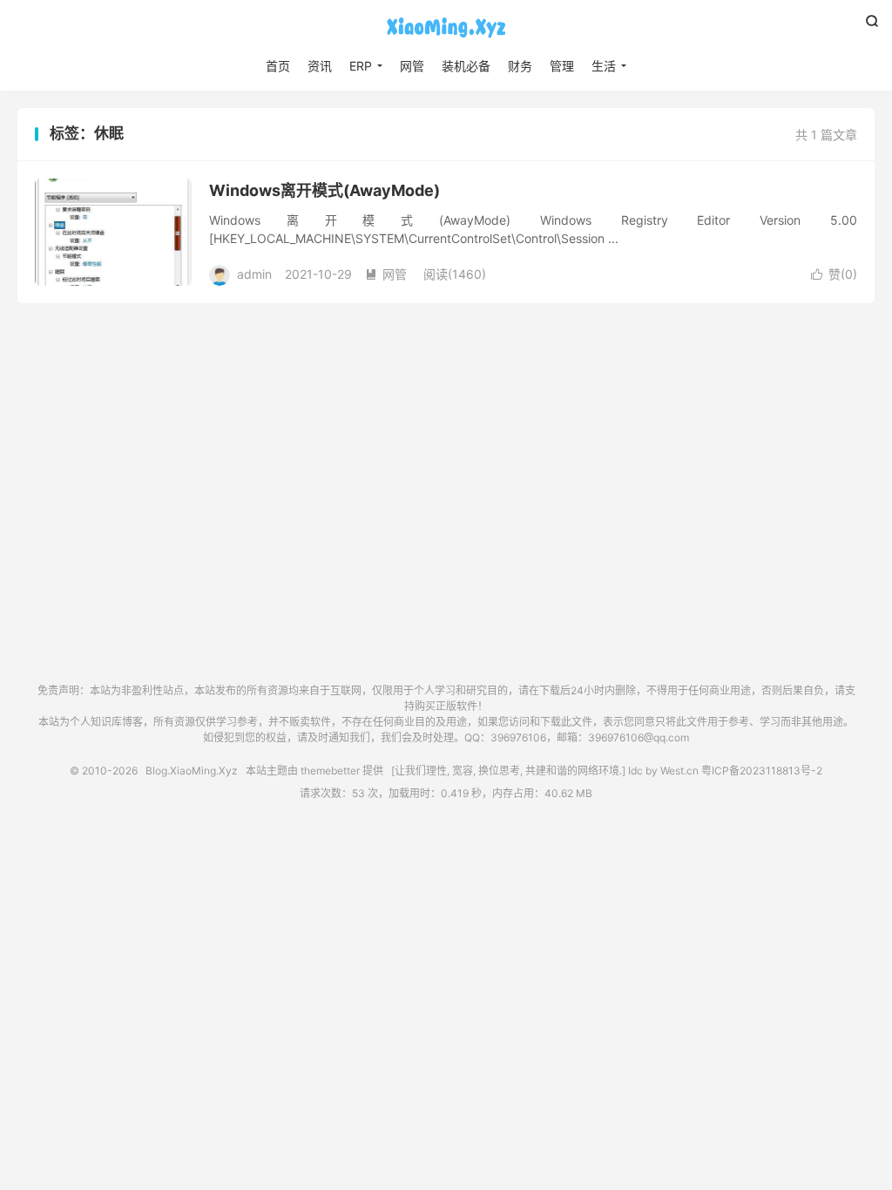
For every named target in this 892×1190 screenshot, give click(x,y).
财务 (520, 65)
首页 (278, 65)
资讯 (319, 65)
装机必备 (466, 65)
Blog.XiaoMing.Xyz (446, 27)
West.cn (679, 770)
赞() (834, 274)
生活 (603, 65)
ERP (360, 65)
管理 (562, 65)
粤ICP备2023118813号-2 (761, 770)
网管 (412, 65)
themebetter (330, 770)
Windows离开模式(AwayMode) (324, 190)
